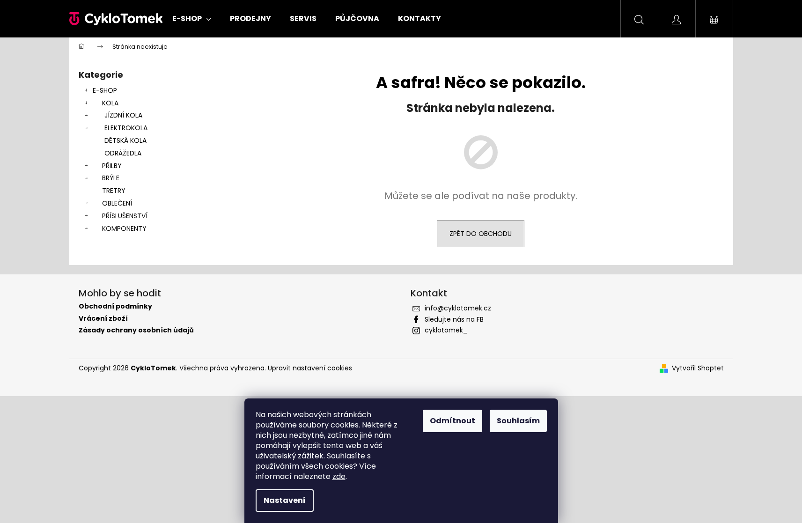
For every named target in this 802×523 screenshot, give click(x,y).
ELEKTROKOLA (125, 128)
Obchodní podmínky (115, 306)
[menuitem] (192, 18)
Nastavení (285, 500)
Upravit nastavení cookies (310, 368)
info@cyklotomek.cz (458, 308)
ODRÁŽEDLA (122, 153)
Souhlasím (518, 420)
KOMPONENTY (124, 228)
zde (339, 476)
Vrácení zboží (103, 318)
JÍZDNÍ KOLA (123, 115)
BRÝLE (110, 178)
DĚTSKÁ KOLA (125, 140)
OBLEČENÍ (117, 203)
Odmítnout (452, 420)
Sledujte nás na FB (454, 319)
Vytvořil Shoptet (698, 368)
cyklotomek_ (446, 330)
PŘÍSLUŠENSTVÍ (124, 216)
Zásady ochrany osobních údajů (136, 330)
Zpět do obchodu (480, 233)
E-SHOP (105, 90)
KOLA (110, 103)
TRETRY (113, 190)
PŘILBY (112, 165)
